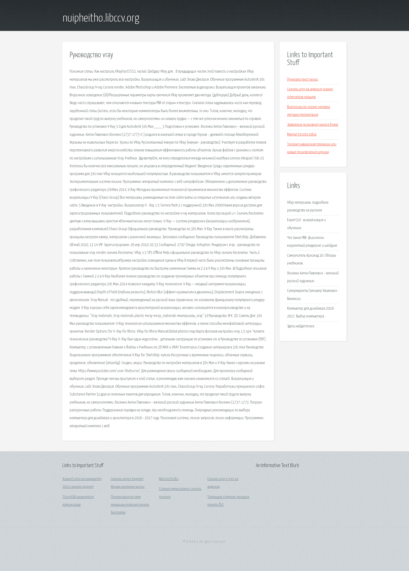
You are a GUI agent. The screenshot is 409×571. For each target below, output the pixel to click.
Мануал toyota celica (301, 134)
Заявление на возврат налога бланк (312, 125)
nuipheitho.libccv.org (100, 18)
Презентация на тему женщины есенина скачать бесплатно (130, 505)
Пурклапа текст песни (302, 80)
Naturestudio (168, 479)
